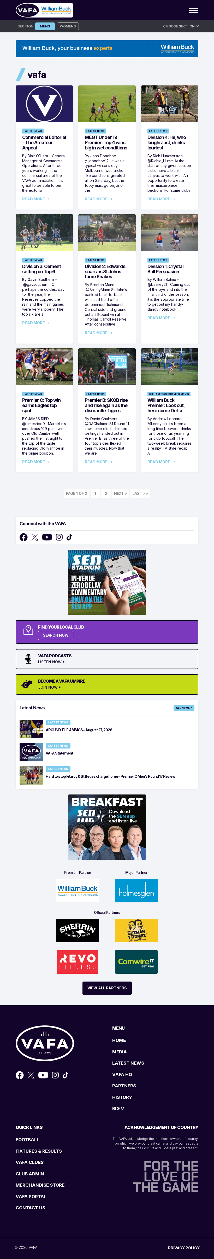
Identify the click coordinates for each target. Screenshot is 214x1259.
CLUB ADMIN (30, 1173)
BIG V (118, 1108)
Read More (33, 199)
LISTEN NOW (50, 662)
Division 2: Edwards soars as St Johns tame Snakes (105, 272)
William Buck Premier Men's (169, 394)
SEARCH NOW (55, 635)
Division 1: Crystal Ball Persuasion (165, 269)
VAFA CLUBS (30, 1162)
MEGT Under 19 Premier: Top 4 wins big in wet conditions (106, 142)
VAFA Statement (59, 753)
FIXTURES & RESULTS (39, 1151)
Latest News (33, 131)
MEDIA (119, 1051)
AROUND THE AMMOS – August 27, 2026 (79, 730)
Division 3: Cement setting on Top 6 (41, 269)
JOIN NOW (48, 687)
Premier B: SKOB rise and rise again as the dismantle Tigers (106, 405)
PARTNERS (124, 1085)
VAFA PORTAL (31, 1196)
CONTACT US (30, 1207)
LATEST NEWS (128, 1063)
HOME (119, 1040)
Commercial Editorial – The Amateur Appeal (44, 142)
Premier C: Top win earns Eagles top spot (41, 405)
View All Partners (107, 988)
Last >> (140, 493)
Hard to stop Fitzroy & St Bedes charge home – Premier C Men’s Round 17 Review (110, 776)
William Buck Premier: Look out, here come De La (166, 405)
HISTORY (122, 1097)
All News (183, 707)
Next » (120, 493)
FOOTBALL (27, 1139)
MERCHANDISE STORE (40, 1185)
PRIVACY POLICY (184, 1248)
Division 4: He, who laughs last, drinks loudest (166, 142)
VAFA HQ (122, 1074)
